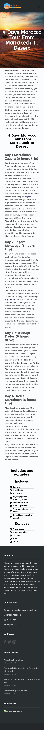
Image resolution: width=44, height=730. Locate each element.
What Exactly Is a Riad (13, 660)
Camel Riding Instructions (15, 690)
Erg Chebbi (10, 299)
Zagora (28, 197)
